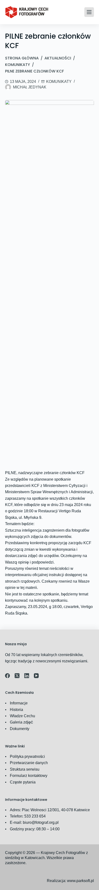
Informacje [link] (19, 703)
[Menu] (89, 12)
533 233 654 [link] (35, 816)
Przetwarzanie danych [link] (29, 763)
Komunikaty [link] (59, 82)
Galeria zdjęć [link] (21, 722)
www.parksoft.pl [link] (80, 881)
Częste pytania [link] (23, 782)
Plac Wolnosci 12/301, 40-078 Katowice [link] (56, 810)
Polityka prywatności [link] (27, 756)
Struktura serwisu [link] (24, 769)
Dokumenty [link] (19, 729)
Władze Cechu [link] (22, 716)
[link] (26, 12)
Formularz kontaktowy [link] (28, 776)
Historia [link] (16, 710)
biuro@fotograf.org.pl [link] (41, 822)
